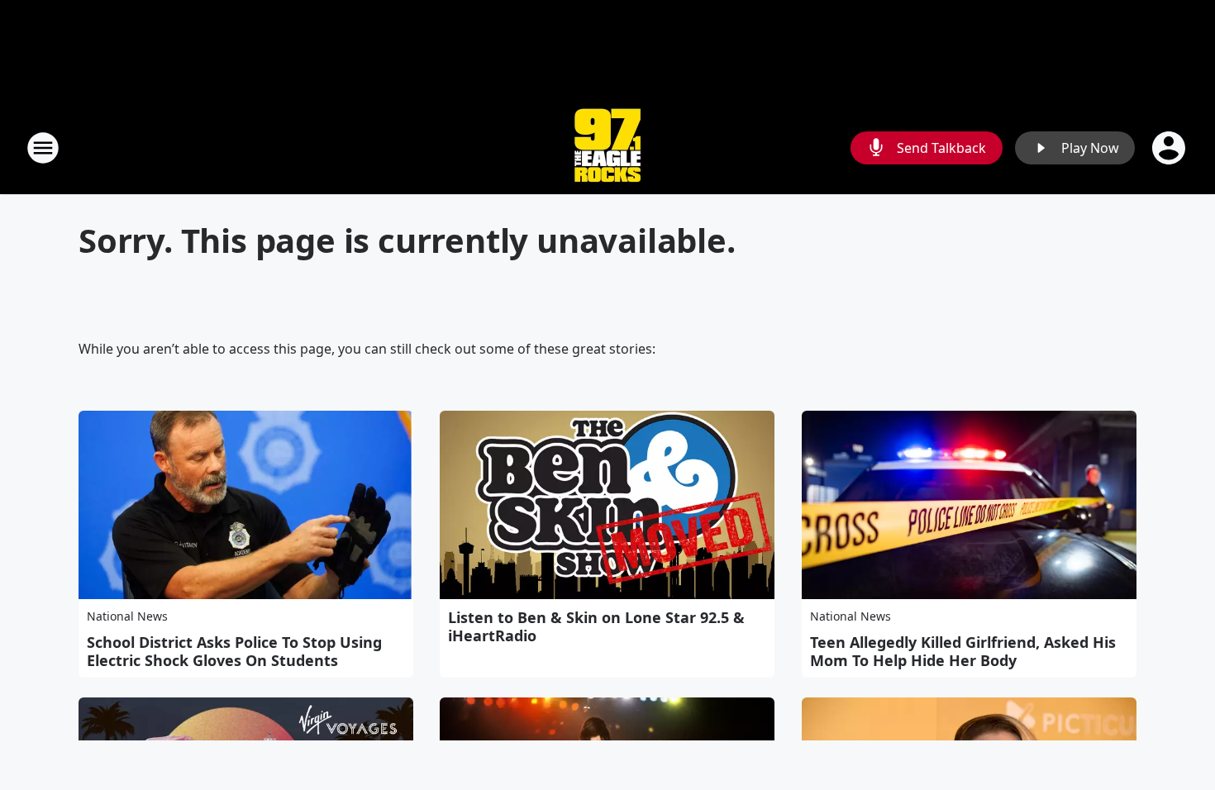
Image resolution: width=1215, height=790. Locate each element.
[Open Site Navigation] (43, 147)
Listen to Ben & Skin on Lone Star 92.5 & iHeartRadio (596, 626)
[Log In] (1170, 147)
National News (127, 616)
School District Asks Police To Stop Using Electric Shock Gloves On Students (234, 651)
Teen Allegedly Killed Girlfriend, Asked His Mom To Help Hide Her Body (963, 651)
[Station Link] (607, 147)
